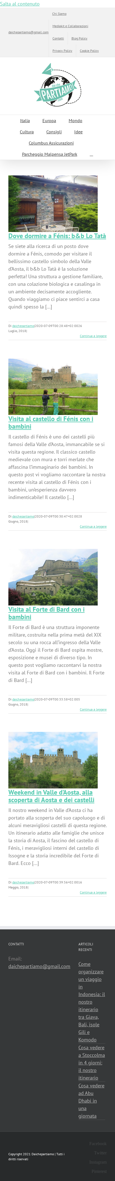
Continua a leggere (93, 336)
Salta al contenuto (20, 4)
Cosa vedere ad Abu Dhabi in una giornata (91, 1100)
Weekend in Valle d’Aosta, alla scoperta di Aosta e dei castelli (51, 796)
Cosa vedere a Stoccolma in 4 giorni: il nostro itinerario (91, 1062)
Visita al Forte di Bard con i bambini (46, 613)
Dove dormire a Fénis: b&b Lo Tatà (57, 235)
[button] (91, 154)
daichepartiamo (23, 326)
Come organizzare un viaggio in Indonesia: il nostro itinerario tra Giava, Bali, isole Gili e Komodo (91, 1002)
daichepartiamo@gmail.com (28, 32)
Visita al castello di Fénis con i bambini (50, 422)
